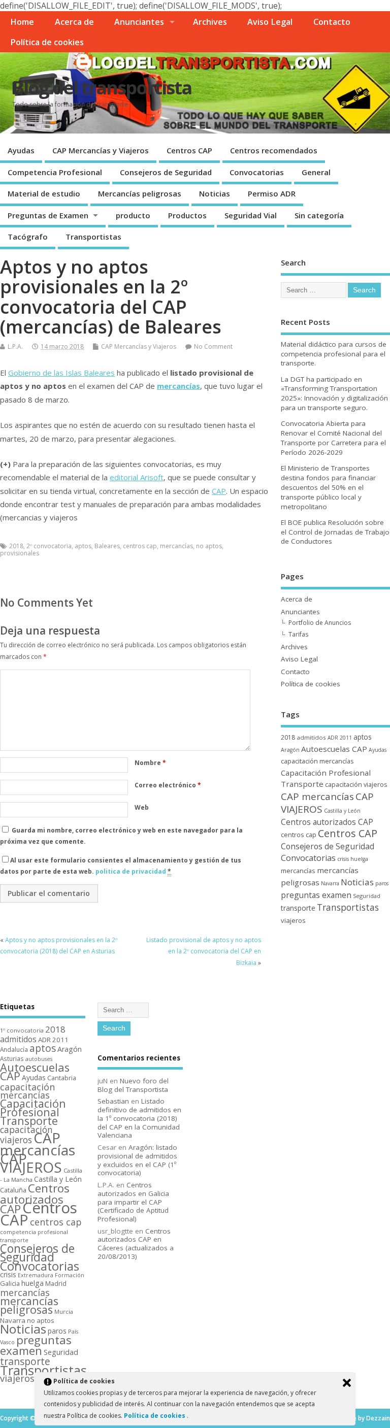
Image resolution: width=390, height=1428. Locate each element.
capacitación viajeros (356, 784)
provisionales (19, 553)
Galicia (10, 1283)
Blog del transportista (101, 87)
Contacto (331, 21)
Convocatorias (257, 172)
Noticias (214, 193)
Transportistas (93, 236)
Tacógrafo (28, 236)
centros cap (140, 546)
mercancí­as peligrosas (29, 1305)
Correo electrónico (168, 785)
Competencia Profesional (55, 172)
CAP (219, 491)
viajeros (293, 920)
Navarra (330, 883)
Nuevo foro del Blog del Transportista (133, 1085)
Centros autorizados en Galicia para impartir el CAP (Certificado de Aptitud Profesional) (133, 1201)
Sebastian (113, 1101)
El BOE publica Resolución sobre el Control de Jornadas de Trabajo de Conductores (335, 532)
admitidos (311, 737)
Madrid (56, 1283)
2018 (16, 546)
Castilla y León (342, 810)
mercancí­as (178, 386)
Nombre (150, 762)
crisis (343, 858)
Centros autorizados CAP (327, 821)
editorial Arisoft (137, 477)
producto (133, 215)
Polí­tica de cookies (47, 42)
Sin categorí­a (319, 215)
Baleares (107, 546)
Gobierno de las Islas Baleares (61, 373)
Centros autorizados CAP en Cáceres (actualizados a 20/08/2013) (136, 1243)
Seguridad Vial (250, 215)
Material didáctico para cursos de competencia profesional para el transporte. (333, 354)
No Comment (213, 346)
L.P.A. (15, 346)
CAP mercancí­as (317, 796)
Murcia (63, 1311)
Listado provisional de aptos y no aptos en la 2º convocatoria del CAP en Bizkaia (203, 951)
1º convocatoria (22, 1030)
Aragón (290, 749)
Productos (187, 215)
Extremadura (35, 1275)
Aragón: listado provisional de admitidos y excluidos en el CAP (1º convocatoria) (137, 1160)
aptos (83, 546)
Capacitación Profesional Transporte (33, 1112)
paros (381, 883)
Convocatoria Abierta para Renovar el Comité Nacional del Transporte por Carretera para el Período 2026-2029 (333, 438)
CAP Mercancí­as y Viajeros (100, 150)
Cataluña (13, 1189)
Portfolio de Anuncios (319, 622)
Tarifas (298, 634)
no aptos (209, 546)
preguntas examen (316, 895)
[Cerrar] (347, 1383)
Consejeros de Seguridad (166, 172)
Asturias (12, 1058)
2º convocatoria (49, 546)
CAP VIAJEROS (31, 1163)
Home (22, 21)
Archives (210, 21)
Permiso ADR (272, 193)
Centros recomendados (273, 150)
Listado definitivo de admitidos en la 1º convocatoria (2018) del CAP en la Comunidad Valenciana (139, 1118)
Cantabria (61, 1078)
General (316, 172)
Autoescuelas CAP (334, 749)
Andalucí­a (14, 1049)
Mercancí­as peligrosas (139, 193)
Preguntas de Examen (48, 215)
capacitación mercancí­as (317, 761)
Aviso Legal (269, 21)
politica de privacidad (130, 871)
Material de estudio (44, 193)
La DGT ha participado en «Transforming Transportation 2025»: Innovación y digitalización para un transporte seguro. (334, 394)
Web (142, 807)
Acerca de (74, 21)
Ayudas (21, 150)
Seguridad (366, 896)
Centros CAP (189, 150)
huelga (359, 858)
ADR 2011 (340, 737)
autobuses (38, 1058)
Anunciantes (139, 21)
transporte (298, 908)
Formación (69, 1275)
